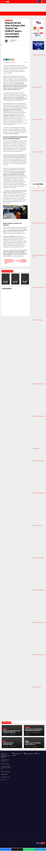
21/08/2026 (28, 732)
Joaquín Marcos (14, 40)
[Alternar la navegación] (23, 13)
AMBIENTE (26, 741)
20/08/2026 (28, 746)
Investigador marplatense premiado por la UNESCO (21, 260)
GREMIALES (5, 729)
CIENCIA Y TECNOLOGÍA (8, 20)
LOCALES (4, 741)
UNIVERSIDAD (27, 727)
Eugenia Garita (12, 746)
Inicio (4, 62)
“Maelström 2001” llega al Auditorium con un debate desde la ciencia (9, 261)
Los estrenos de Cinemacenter (8, 743)
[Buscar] (44, 13)
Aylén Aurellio (35, 746)
